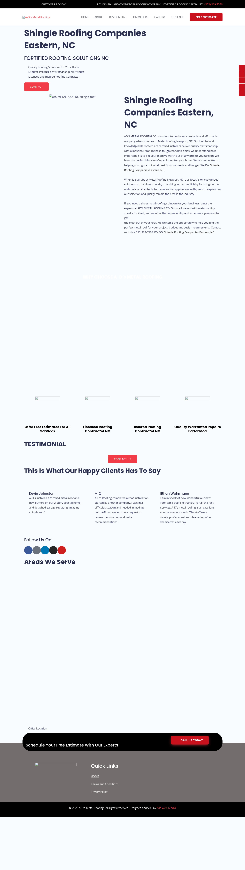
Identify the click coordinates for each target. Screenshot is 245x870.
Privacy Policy (99, 792)
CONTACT (177, 17)
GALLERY (160, 17)
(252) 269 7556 (213, 4)
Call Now (43, 860)
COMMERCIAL (140, 17)
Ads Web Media (166, 808)
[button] (206, 17)
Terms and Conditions (104, 784)
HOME (85, 17)
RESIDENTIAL (117, 17)
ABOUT (99, 17)
